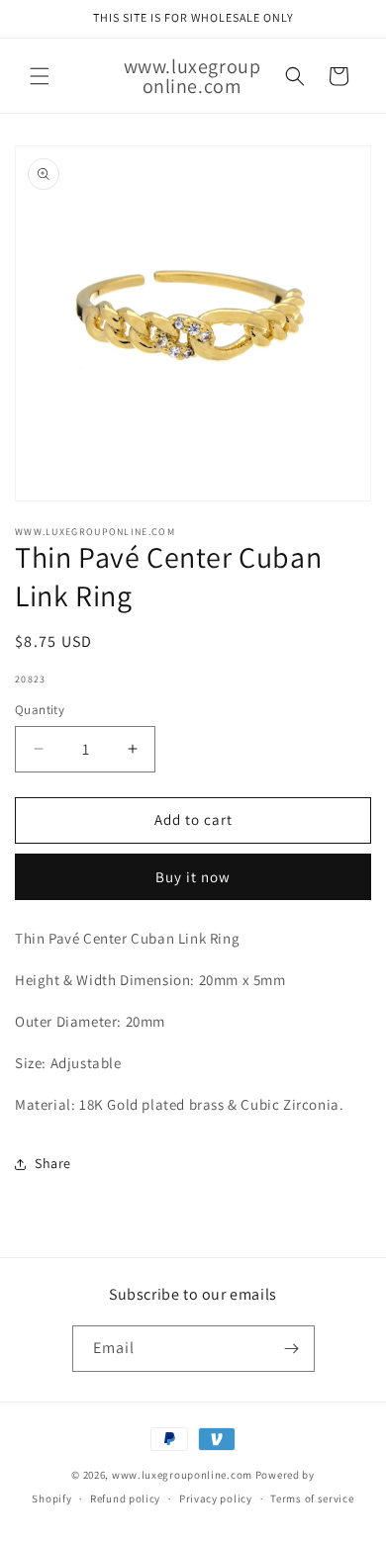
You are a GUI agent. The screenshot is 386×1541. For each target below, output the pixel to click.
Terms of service (311, 1498)
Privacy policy (215, 1498)
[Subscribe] (292, 1348)
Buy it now (193, 876)
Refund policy (125, 1498)
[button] (39, 76)
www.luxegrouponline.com (182, 1475)
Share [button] (53, 1163)
